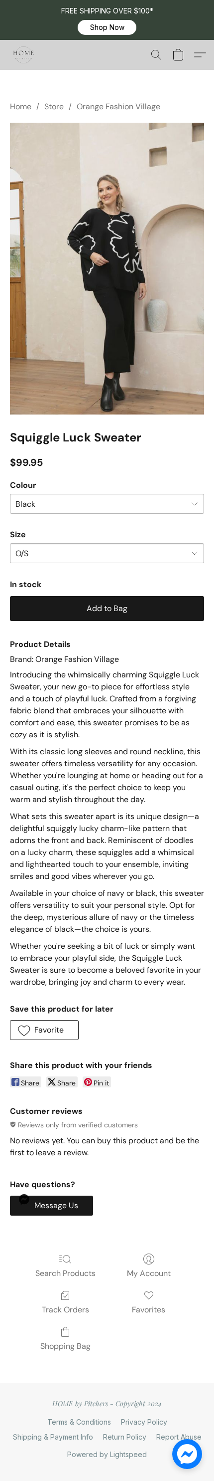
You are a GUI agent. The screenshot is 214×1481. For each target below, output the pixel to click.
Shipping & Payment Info (53, 1437)
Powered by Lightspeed (107, 1454)
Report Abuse (179, 1437)
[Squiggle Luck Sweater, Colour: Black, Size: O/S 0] (107, 269)
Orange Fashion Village (118, 106)
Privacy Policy (144, 1422)
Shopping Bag (65, 1346)
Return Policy (124, 1437)
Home (20, 106)
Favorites (148, 1309)
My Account (149, 1273)
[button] (107, 27)
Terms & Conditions (79, 1422)
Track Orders (65, 1309)
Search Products (65, 1273)
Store (54, 106)
